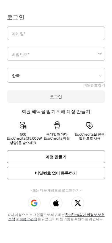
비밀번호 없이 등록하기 (56, 173)
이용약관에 (28, 219)
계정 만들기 (56, 157)
